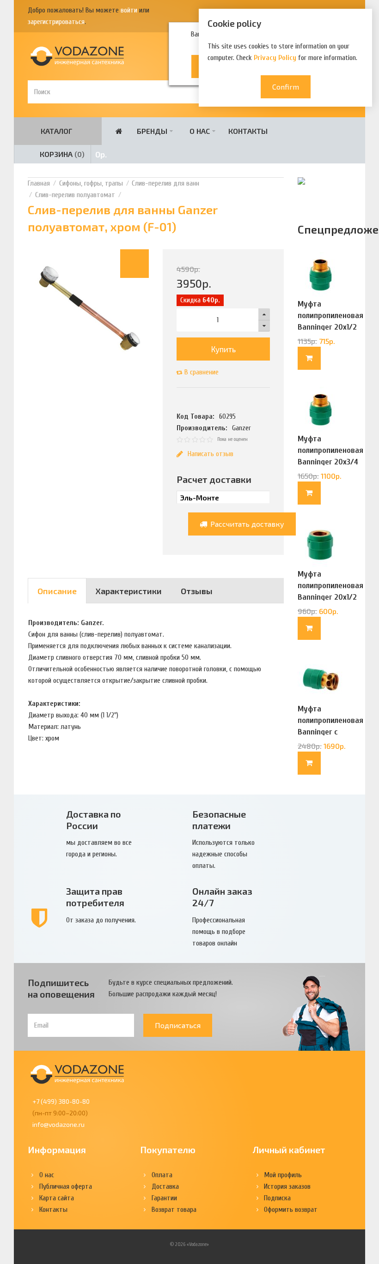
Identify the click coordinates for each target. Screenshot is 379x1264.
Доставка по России (93, 819)
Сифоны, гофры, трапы (91, 183)
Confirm (285, 86)
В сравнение (201, 372)
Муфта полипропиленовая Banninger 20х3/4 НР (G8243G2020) (330, 456)
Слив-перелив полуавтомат (75, 195)
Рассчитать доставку (246, 523)
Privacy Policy (275, 58)
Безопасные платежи (219, 819)
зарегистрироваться (56, 22)
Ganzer (241, 428)
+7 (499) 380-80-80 (61, 1101)
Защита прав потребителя (95, 896)
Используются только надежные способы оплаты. (223, 854)
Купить (223, 349)
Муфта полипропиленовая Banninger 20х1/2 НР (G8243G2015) (330, 321)
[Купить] (309, 358)
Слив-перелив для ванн (165, 183)
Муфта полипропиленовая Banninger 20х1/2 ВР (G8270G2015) (330, 591)
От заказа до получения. (101, 920)
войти (129, 10)
